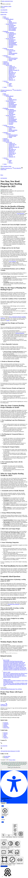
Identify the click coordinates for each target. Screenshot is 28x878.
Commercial (5, 18)
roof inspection (4, 178)
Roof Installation (12, 30)
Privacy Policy (12, 759)
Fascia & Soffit (12, 50)
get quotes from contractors (13, 604)
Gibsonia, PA (11, 69)
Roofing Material (9, 19)
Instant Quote (6, 62)
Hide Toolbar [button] (3, 802)
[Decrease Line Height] (2, 822)
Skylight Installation (13, 53)
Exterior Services (9, 49)
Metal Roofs (11, 35)
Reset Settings (4, 866)
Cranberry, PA (12, 66)
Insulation (11, 47)
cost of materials (12, 261)
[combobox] (14, 765)
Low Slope (11, 45)
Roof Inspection (12, 25)
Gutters (10, 52)
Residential (5, 31)
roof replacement (20, 213)
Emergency (5, 55)
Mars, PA (11, 71)
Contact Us (3, 173)
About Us (5, 81)
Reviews (10, 86)
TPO (10, 20)
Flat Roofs (11, 36)
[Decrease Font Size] (2, 806)
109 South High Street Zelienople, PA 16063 (10, 751)
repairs (7, 320)
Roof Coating (12, 54)
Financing (5, 61)
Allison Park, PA (12, 76)
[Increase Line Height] (2, 817)
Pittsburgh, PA (12, 73)
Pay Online (8, 6)
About (7, 82)
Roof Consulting (12, 28)
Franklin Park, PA (12, 67)
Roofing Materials (10, 32)
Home (4, 16)
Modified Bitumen (13, 22)
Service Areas (6, 64)
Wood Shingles (12, 37)
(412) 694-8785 (17, 90)
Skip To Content (4, 864)
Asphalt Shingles (12, 33)
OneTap (7, 800)
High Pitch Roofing (13, 44)
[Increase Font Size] (2, 801)
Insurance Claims (12, 59)
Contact (5, 87)
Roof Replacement (13, 27)
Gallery (10, 83)
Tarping (10, 60)
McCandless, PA (12, 72)
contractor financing (20, 333)
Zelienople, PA (12, 79)
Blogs (10, 84)
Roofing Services (9, 24)
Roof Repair (11, 26)
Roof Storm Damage (13, 58)
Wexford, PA (11, 75)
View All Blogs (18, 689)
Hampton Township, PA (14, 70)
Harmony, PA (12, 77)
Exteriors (5, 48)
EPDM (10, 21)
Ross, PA (11, 78)
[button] (1, 770)
